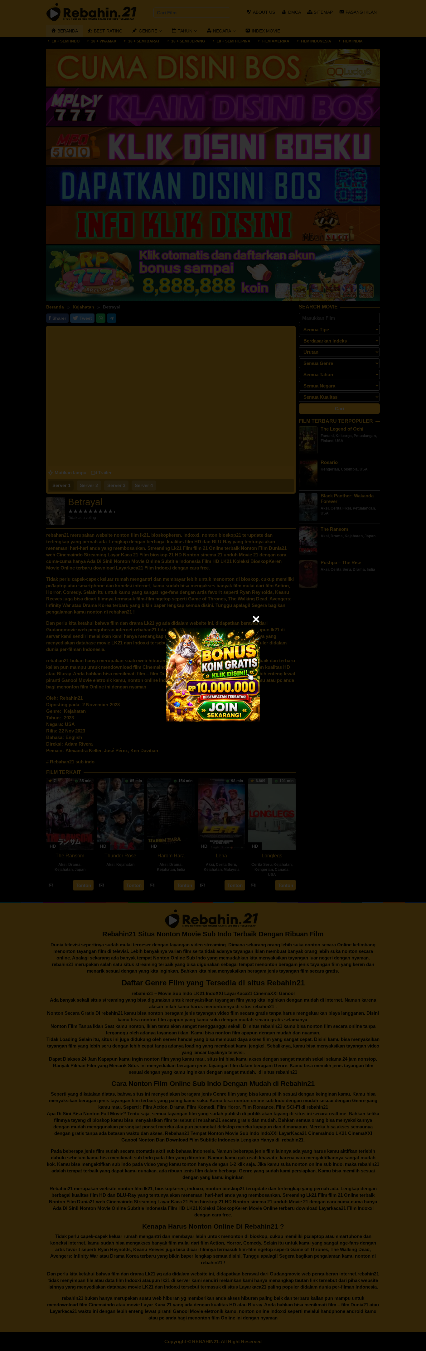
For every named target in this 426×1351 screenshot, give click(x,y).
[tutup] (256, 619)
